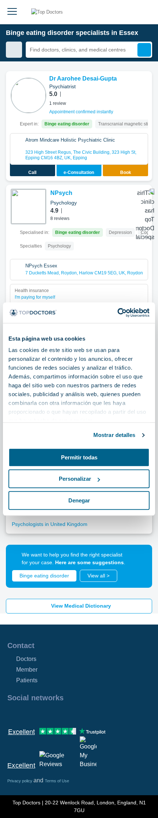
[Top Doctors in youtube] (65, 713)
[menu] (12, 12)
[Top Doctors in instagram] (26, 713)
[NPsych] (28, 206)
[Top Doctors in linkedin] (39, 713)
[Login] (144, 12)
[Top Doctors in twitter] (52, 713)
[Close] (138, 559)
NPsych (61, 193)
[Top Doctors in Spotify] (92, 713)
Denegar (79, 500)
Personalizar (75, 479)
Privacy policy (20, 781)
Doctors (26, 659)
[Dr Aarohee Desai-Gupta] (28, 95)
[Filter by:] (14, 50)
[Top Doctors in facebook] (12, 713)
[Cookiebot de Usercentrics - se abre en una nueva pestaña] (117, 312)
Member (26, 669)
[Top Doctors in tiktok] (78, 713)
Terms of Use (57, 781)
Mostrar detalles (114, 435)
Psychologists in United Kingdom (49, 524)
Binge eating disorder (44, 576)
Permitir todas (79, 457)
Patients (26, 680)
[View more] (144, 87)
